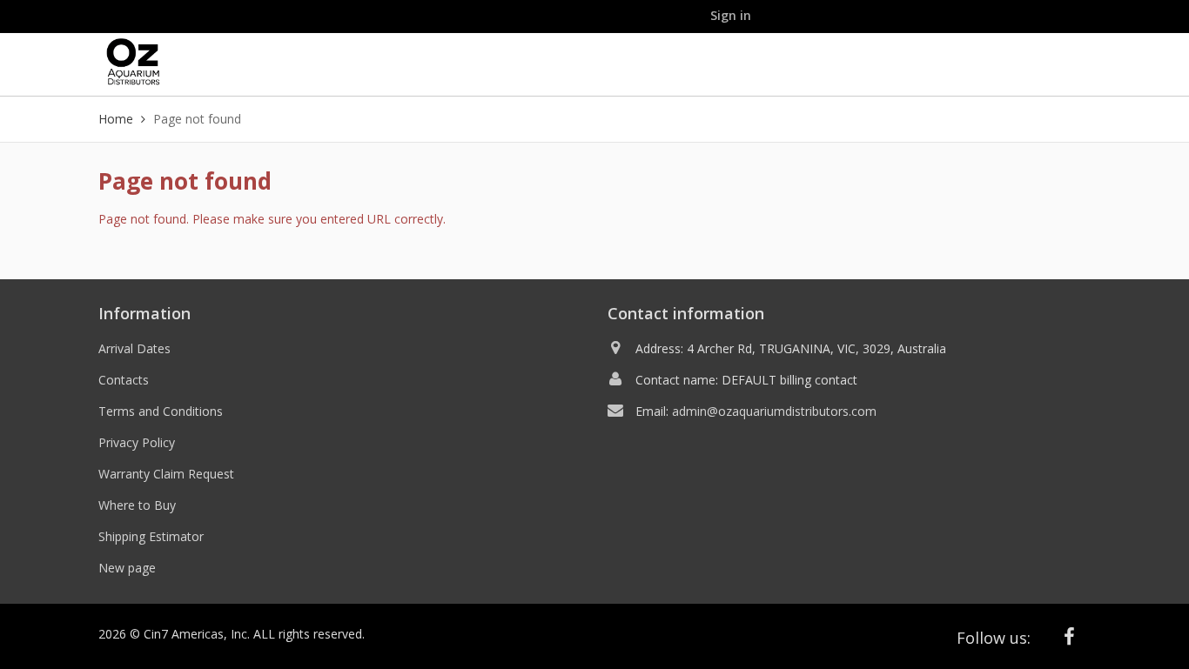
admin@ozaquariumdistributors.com (774, 411)
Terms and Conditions (160, 411)
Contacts (123, 379)
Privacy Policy (136, 442)
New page (127, 567)
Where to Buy (137, 505)
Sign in (730, 15)
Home (115, 118)
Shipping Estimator (151, 536)
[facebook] (1070, 636)
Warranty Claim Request (166, 473)
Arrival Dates (134, 348)
